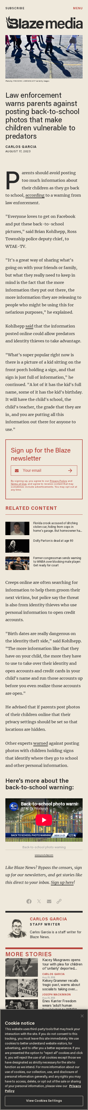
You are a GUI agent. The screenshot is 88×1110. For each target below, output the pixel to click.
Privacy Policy (58, 481)
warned (40, 743)
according (34, 195)
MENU (78, 8)
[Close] (82, 1016)
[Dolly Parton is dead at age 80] (17, 545)
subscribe (14, 8)
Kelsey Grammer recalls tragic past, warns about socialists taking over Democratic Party (61, 985)
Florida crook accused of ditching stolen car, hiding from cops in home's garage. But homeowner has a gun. (57, 527)
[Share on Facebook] (29, 901)
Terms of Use (18, 484)
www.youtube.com (44, 855)
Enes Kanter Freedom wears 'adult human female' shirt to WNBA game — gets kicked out (60, 1006)
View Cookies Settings (44, 1100)
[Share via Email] (49, 901)
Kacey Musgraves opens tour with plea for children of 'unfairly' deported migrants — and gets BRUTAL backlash (62, 964)
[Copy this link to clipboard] (59, 901)
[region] (44, 1059)
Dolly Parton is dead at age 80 (53, 541)
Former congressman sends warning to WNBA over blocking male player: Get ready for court (57, 562)
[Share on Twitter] (39, 901)
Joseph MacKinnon (56, 995)
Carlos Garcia (21, 147)
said (29, 326)
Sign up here (62, 882)
